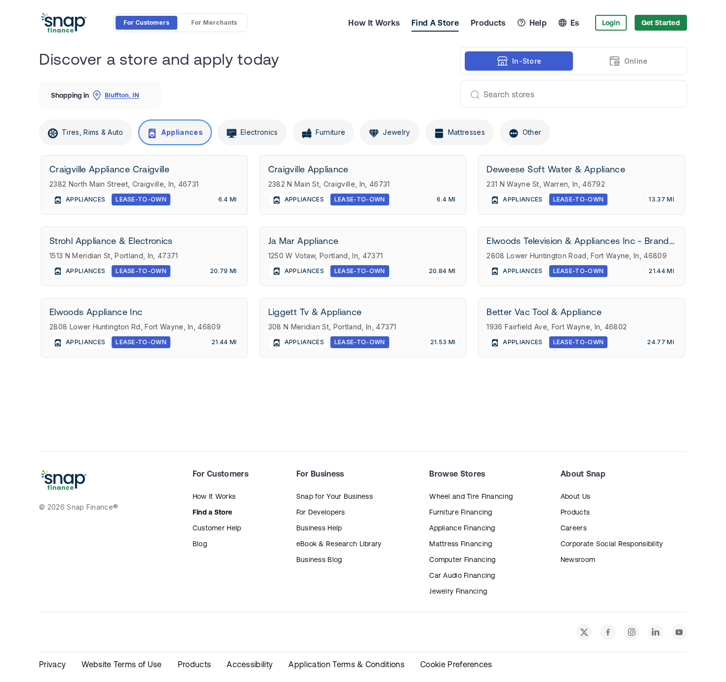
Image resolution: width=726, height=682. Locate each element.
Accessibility (250, 664)
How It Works (374, 22)
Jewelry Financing (458, 591)
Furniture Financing (460, 512)
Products (488, 22)
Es (574, 22)
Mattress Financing (460, 544)
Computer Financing (462, 559)
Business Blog (319, 559)
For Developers (320, 512)
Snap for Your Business (334, 496)
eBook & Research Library (339, 544)
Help (538, 22)
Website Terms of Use (121, 664)
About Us (575, 496)
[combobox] (570, 94)
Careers (574, 528)
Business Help (319, 528)
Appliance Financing (462, 528)
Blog (200, 544)
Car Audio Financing (462, 575)
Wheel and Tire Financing (471, 496)
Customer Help (217, 528)
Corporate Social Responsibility (612, 544)
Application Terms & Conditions (346, 664)
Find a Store (212, 512)
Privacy (52, 664)
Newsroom (578, 559)
